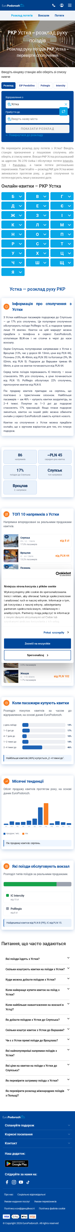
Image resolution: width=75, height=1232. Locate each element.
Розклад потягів (22, 15)
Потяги (59, 15)
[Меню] (70, 5)
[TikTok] (28, 1182)
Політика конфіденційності (19, 1208)
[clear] (65, 104)
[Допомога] (53, 5)
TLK (3, 165)
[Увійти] (62, 5)
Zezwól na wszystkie (37, 643)
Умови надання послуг (17, 1201)
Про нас (8, 1194)
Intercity (68, 161)
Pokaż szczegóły (54, 632)
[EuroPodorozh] (14, 1116)
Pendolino (19, 165)
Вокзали (43, 15)
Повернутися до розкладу (26, 135)
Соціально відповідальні (31, 1194)
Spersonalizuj (35, 654)
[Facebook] (7, 1182)
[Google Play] (16, 1163)
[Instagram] (14, 1182)
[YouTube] (21, 1182)
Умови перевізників (45, 1201)
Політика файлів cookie (52, 1208)
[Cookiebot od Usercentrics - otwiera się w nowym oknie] (55, 574)
